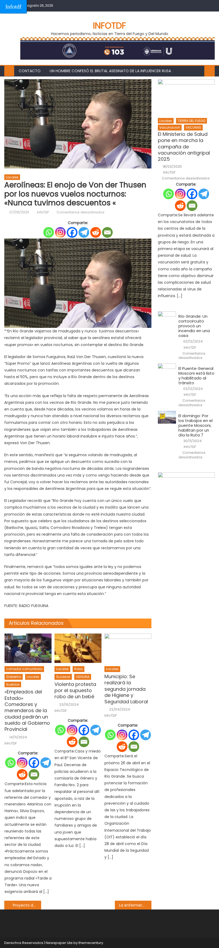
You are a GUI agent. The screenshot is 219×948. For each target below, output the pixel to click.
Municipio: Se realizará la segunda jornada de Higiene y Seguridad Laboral (126, 689)
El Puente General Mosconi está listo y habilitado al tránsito (196, 375)
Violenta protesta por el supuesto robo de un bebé (75, 690)
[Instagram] (60, 232)
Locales (12, 177)
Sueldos (12, 684)
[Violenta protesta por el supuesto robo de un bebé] (77, 648)
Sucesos (63, 676)
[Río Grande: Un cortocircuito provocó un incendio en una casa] (167, 317)
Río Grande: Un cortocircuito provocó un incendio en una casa (194, 326)
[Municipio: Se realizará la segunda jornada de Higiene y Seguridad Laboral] (127, 648)
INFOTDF (109, 26)
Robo (78, 669)
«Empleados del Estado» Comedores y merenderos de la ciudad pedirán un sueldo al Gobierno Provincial (27, 710)
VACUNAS (193, 127)
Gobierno (13, 676)
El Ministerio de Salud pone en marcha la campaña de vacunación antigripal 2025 (184, 146)
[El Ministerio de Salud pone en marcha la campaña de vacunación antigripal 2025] (186, 97)
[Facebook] (72, 232)
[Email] (107, 232)
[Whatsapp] (48, 232)
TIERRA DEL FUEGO (191, 120)
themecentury (91, 942)
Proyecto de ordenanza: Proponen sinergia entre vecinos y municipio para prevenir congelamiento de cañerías (27, 905)
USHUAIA (82, 676)
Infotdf (13, 6)
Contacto (30, 71)
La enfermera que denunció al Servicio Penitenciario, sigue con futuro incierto (135, 905)
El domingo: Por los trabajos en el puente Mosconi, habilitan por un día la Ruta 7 (195, 425)
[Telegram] (84, 232)
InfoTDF (43, 212)
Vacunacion (169, 127)
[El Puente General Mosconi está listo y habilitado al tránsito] (167, 370)
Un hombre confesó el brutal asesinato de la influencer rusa (110, 71)
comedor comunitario (24, 669)
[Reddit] (95, 232)
